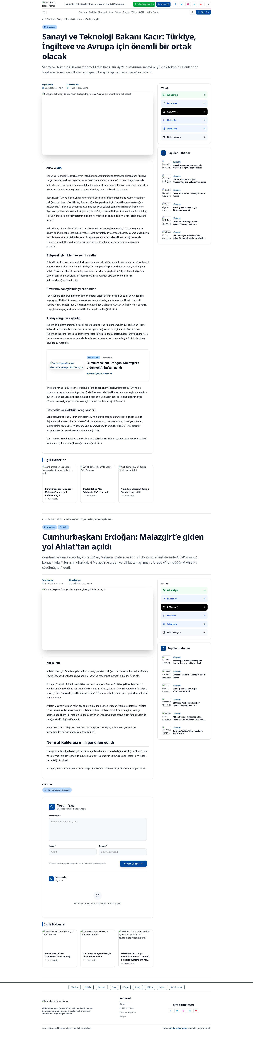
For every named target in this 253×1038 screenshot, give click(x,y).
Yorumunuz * (55, 815)
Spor (110, 12)
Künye (122, 1004)
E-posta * (103, 846)
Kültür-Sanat (152, 12)
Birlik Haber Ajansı (179, 1028)
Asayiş (126, 12)
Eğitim (134, 12)
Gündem (83, 12)
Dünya (118, 12)
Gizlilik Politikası (127, 1008)
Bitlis (59, 519)
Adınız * (52, 846)
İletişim (123, 1016)
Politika (92, 12)
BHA (59, 167)
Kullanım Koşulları (128, 1012)
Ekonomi (102, 12)
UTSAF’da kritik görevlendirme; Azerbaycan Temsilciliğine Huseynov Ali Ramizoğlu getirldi (95, 4)
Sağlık (141, 12)
